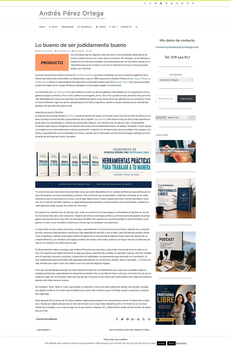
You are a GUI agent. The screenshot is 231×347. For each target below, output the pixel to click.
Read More (181, 343)
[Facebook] (150, 3)
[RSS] (193, 3)
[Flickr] (161, 3)
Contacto (126, 27)
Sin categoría (79, 51)
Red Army (70, 116)
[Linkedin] (182, 3)
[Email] (187, 3)
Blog (54, 27)
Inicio (42, 27)
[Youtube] (171, 3)
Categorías (175, 75)
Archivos (161, 118)
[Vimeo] (166, 3)
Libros (102, 27)
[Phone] (145, 3)
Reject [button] (171, 343)
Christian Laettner (84, 75)
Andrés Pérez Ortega (71, 13)
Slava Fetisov (100, 119)
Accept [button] (161, 343)
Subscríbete (186, 98)
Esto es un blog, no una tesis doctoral (130, 330)
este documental (60, 92)
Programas (67, 27)
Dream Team (122, 82)
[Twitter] (155, 3)
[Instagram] (177, 3)
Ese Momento (43, 330)
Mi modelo (86, 27)
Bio (114, 27)
